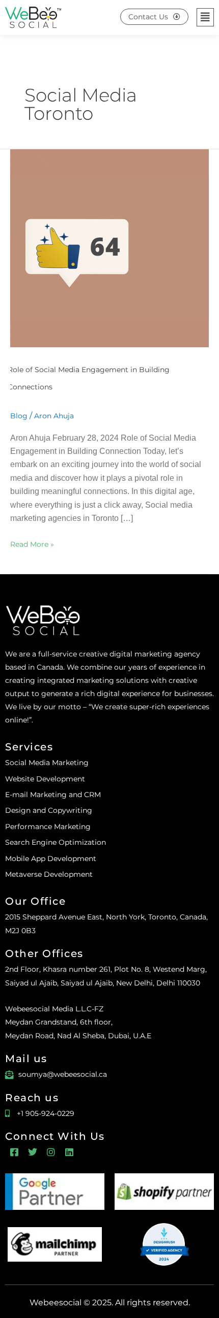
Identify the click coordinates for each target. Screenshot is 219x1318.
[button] (205, 17)
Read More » (32, 543)
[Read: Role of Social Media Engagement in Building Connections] (109, 247)
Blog (19, 415)
